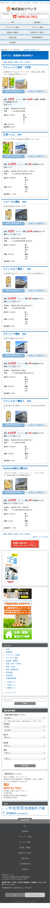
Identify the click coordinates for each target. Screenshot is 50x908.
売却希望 (9, 672)
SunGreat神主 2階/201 (15, 468)
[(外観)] (21, 153)
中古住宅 (16, 808)
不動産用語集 (11, 678)
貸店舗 (19, 813)
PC (15, 895)
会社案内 (12, 42)
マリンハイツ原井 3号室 (17, 67)
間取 (16, 62)
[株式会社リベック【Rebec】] (25, 9)
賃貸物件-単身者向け (30, 50)
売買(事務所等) (37, 37)
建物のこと (11, 688)
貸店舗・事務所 (12, 32)
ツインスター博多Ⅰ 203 (17, 269)
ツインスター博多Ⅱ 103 (17, 401)
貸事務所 (11, 813)
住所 (21, 62)
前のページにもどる (41, 537)
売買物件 (31, 808)
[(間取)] (8, 89)
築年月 (28, 62)
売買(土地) (12, 37)
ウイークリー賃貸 (12, 27)
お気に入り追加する (36, 91)
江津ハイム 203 (12, 134)
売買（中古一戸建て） (14, 664)
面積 (10, 62)
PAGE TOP (25, 820)
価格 (5, 62)
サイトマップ (11, 693)
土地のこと (11, 685)
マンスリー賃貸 (37, 27)
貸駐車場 (25, 813)
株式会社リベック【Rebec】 (10, 50)
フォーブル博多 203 (14, 201)
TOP (12, 22)
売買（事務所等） (13, 670)
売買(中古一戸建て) (37, 32)
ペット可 (5, 809)
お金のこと (11, 682)
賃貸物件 (37, 22)
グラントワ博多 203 (14, 334)
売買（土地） (11, 667)
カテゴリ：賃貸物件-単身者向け (18, 55)
